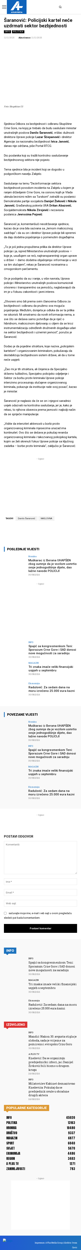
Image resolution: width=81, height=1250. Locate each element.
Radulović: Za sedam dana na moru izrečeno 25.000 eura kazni (52, 689)
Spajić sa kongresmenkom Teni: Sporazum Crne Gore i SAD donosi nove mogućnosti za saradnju (52, 649)
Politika (18, 31)
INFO (7, 31)
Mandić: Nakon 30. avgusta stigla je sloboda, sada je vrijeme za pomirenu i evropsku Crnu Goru (53, 1040)
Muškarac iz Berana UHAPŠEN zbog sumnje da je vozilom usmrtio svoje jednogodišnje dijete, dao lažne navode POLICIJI (52, 566)
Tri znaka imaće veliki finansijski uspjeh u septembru (51, 668)
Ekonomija (34, 683)
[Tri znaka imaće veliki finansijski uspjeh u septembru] (15, 670)
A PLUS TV (34, 1054)
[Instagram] (43, 7)
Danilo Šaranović (26, 518)
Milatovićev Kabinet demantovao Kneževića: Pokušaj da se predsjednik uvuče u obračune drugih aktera (52, 1089)
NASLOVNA (46, 518)
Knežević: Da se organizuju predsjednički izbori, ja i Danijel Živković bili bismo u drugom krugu (51, 1064)
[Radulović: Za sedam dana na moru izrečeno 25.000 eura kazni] (15, 690)
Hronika (32, 556)
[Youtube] (54, 7)
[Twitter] (49, 7)
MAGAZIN (34, 663)
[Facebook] (38, 7)
